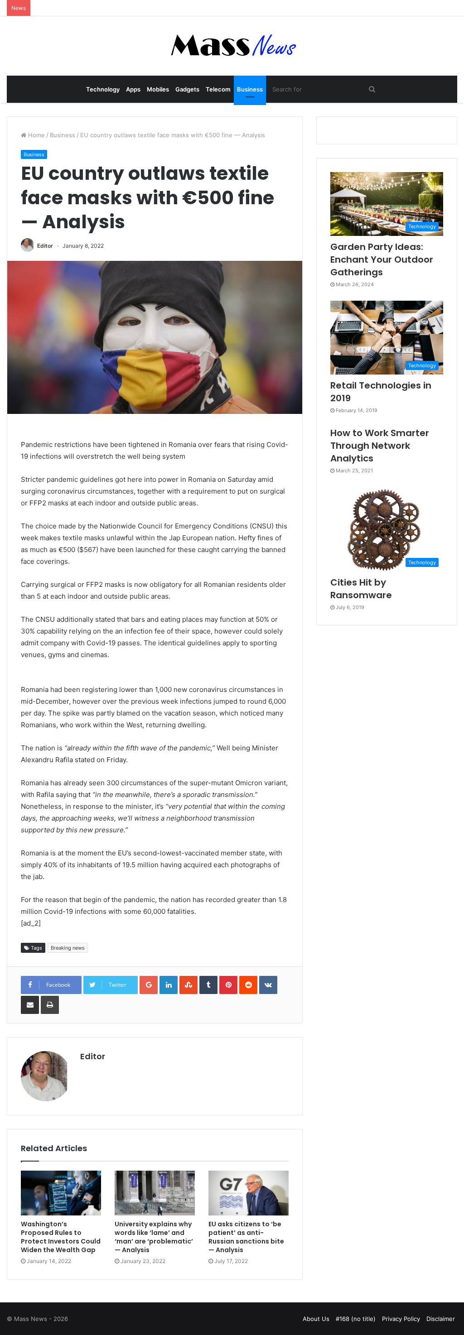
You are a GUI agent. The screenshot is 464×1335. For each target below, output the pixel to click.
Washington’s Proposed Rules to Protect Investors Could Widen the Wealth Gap (61, 1237)
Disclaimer (440, 1318)
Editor (45, 245)
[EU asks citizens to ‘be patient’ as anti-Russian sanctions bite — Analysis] (248, 1193)
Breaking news (68, 948)
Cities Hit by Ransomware (361, 588)
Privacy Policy (401, 1318)
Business (250, 89)
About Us (316, 1318)
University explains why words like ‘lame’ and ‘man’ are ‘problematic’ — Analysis (154, 1237)
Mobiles (158, 89)
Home (35, 135)
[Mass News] (232, 46)
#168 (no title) (356, 1318)
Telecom (218, 89)
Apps (133, 89)
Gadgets (187, 89)
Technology (103, 89)
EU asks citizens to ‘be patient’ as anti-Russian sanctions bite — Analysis (246, 1237)
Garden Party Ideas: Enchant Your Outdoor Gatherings (381, 259)
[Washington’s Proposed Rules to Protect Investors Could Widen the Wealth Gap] (61, 1193)
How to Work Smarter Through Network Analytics (379, 446)
